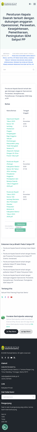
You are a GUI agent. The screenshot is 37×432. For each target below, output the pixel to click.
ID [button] (30, 4)
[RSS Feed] (14, 357)
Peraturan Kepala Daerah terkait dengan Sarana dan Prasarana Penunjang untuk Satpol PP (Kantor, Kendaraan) (19, 256)
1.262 (3, 417)
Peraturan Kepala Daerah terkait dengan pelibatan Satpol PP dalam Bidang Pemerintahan (16, 264)
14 (10, 407)
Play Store (12, 332)
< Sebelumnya (20, 224)
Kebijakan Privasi (7, 388)
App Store (26, 332)
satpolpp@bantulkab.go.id (10, 376)
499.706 (4, 422)
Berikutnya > (20, 230)
